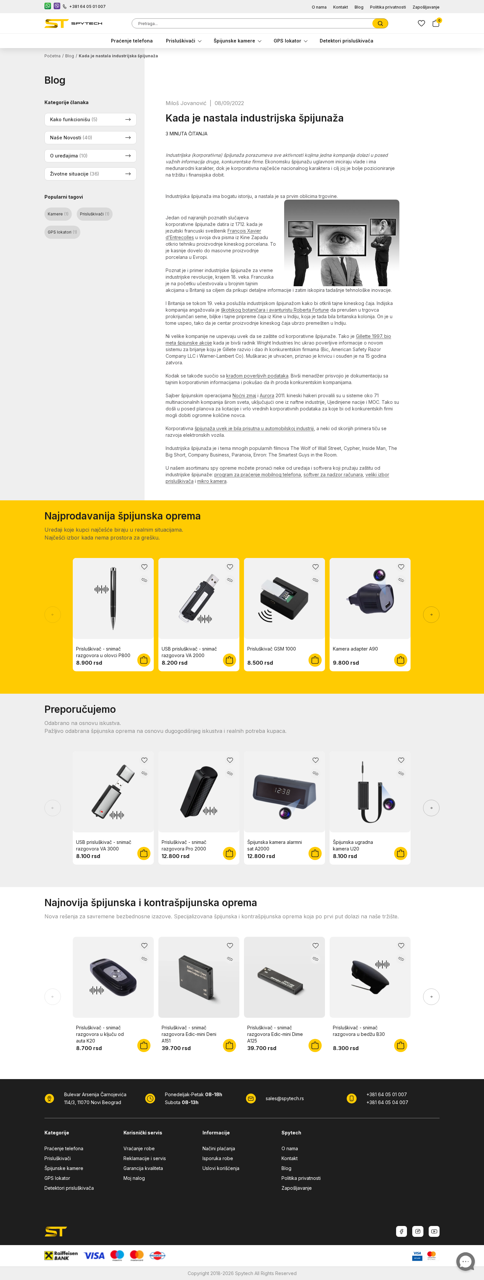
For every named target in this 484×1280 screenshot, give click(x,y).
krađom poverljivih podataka (257, 375)
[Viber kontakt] (57, 7)
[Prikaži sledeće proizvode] (431, 614)
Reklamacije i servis (144, 1158)
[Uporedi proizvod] (144, 580)
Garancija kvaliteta (143, 1168)
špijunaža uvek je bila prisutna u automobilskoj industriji (254, 428)
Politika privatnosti (388, 7)
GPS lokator (287, 40)
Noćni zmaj (244, 395)
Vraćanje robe (139, 1148)
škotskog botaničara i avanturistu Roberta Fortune (275, 310)
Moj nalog (134, 1178)
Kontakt (340, 7)
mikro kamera (212, 481)
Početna (52, 55)
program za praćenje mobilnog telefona (257, 474)
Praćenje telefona (132, 40)
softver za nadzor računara (333, 474)
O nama (319, 7)
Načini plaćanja (218, 1148)
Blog (359, 7)
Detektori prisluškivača (346, 40)
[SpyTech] (73, 23)
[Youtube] (434, 1231)
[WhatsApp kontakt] (47, 7)
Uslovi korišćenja (220, 1168)
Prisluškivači (180, 40)
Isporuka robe (217, 1158)
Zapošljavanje (426, 7)
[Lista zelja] (421, 23)
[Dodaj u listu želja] (144, 567)
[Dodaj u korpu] (143, 660)
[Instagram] (417, 1231)
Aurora (267, 395)
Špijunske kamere (234, 40)
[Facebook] (401, 1231)
